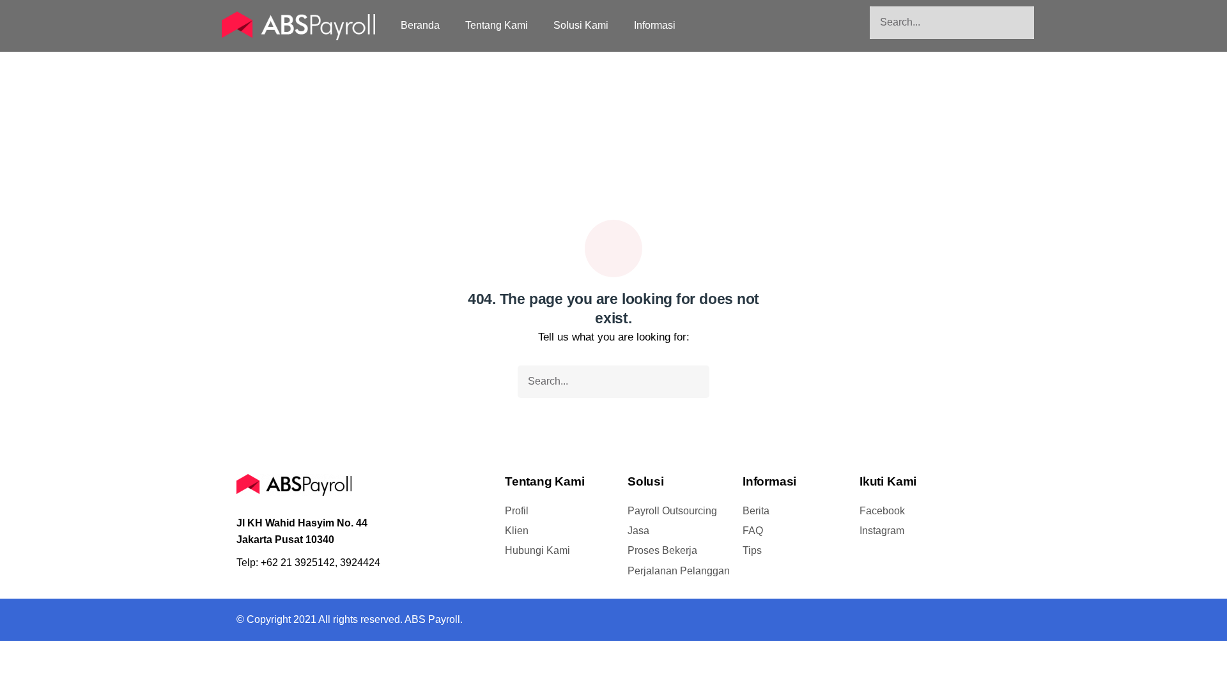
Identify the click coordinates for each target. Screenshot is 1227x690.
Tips (752, 550)
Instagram (882, 530)
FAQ (753, 530)
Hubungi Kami (537, 550)
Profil (517, 510)
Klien (517, 530)
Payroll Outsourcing (672, 510)
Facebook (882, 510)
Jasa (638, 530)
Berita (756, 510)
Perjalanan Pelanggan (679, 570)
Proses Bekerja (662, 550)
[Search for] (952, 22)
